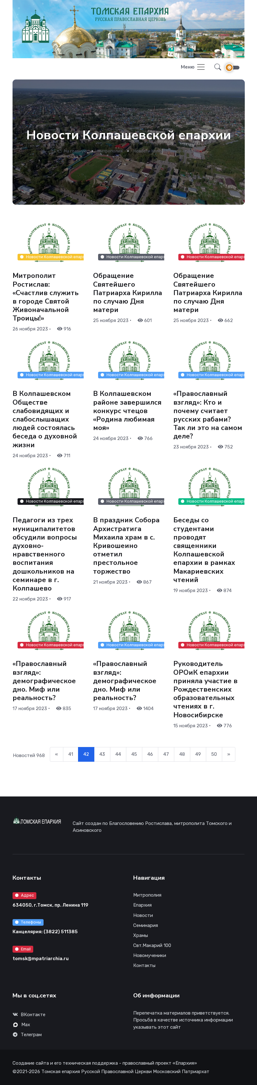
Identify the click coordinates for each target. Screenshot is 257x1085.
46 (150, 754)
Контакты (144, 965)
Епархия (142, 905)
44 (118, 754)
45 (134, 754)
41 (70, 754)
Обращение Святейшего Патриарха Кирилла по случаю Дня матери (127, 293)
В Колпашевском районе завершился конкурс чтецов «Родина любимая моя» (127, 411)
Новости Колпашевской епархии (167, 151)
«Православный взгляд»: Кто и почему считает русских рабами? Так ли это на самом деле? (207, 415)
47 (166, 754)
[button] (216, 67)
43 (102, 754)
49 (198, 754)
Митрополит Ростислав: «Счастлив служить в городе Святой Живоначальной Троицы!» (46, 297)
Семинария (145, 925)
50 (214, 754)
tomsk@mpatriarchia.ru (41, 958)
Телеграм (31, 1034)
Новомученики (149, 955)
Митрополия (110, 151)
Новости (143, 915)
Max (25, 1024)
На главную (75, 151)
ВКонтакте (33, 1014)
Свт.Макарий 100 (152, 945)
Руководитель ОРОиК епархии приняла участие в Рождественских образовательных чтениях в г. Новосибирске (205, 689)
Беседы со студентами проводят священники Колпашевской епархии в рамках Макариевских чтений (204, 550)
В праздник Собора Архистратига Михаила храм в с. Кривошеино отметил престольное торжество (126, 546)
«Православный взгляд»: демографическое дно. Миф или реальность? (44, 681)
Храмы (140, 935)
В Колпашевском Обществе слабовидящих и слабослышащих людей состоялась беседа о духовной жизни (45, 419)
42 (86, 754)
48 (182, 754)
